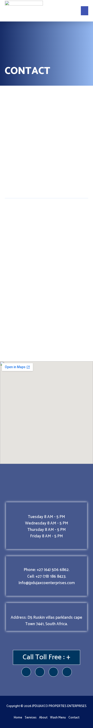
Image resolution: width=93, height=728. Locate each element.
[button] (84, 10)
